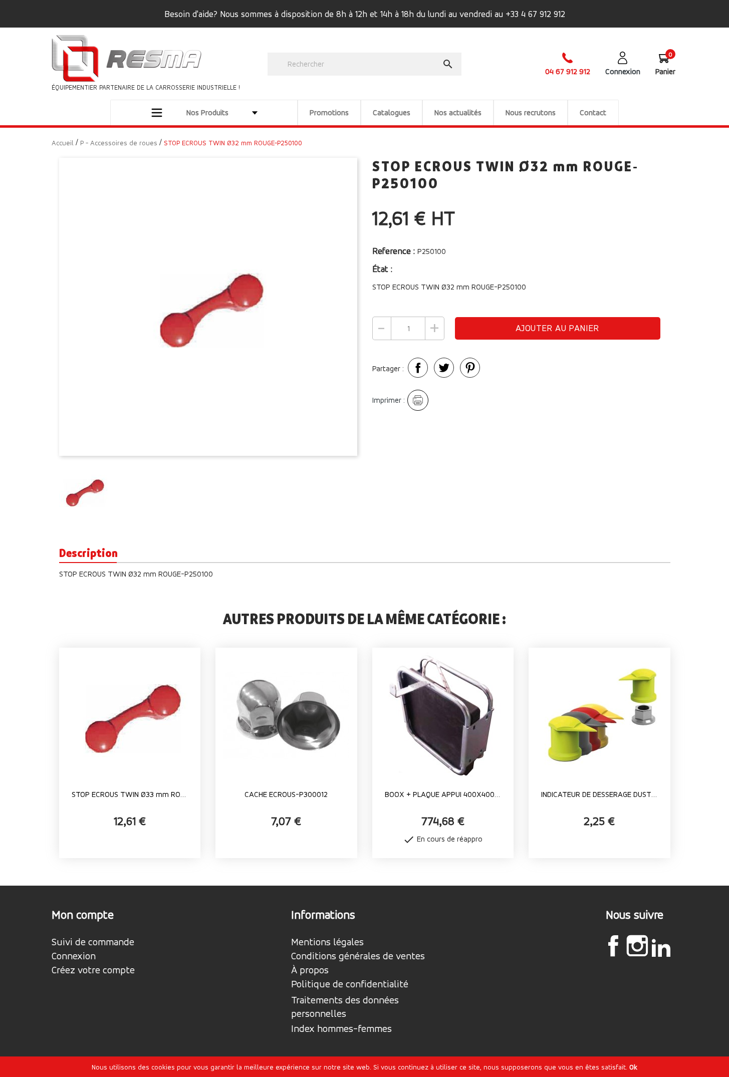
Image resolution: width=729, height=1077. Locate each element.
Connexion (74, 956)
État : (383, 268)
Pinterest (469, 367)
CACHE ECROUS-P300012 (286, 794)
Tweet (443, 367)
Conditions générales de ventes (358, 956)
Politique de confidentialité (349, 984)
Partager (417, 367)
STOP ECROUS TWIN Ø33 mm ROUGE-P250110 (130, 794)
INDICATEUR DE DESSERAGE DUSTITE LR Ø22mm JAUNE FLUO (599, 794)
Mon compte (83, 915)
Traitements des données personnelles (345, 1006)
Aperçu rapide (129, 812)
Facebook (613, 946)
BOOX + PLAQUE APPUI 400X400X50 (443, 794)
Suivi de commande (93, 942)
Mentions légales (327, 942)
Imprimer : (388, 400)
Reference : (393, 250)
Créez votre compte (93, 970)
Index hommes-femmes (341, 1029)
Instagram (637, 946)
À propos (310, 970)
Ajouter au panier (557, 328)
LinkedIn (661, 947)
